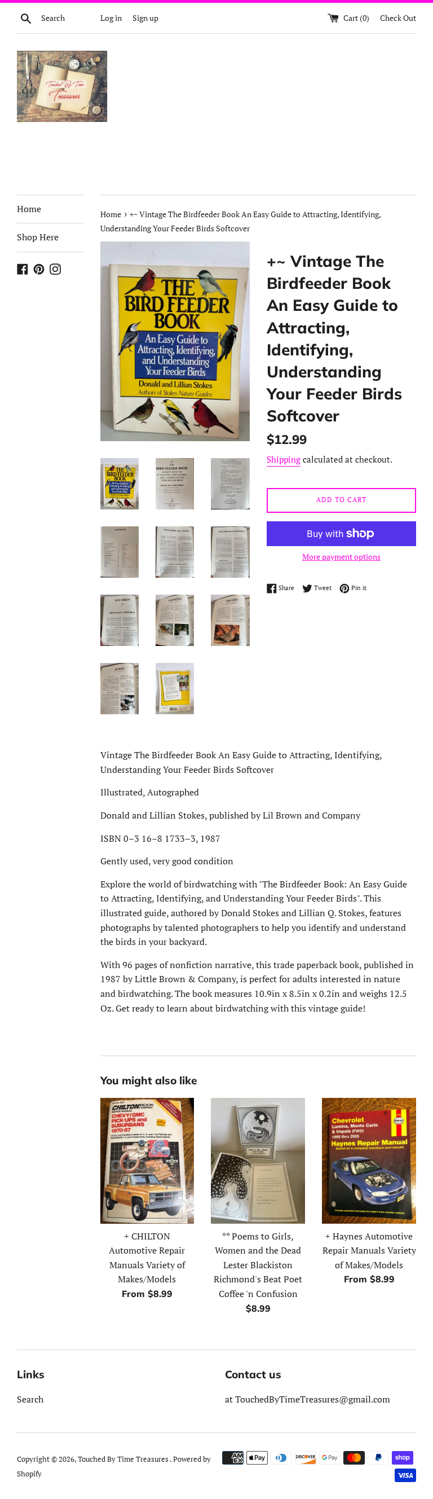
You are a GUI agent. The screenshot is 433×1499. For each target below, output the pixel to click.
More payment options (341, 556)
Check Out (398, 17)
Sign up (145, 17)
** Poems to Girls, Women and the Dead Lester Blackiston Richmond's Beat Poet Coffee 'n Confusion (258, 1265)
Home (29, 209)
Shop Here (38, 237)
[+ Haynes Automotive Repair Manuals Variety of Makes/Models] (369, 1160)
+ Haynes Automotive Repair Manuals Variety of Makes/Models (369, 1250)
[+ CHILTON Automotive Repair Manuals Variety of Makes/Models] (147, 1160)
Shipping (284, 459)
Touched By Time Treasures (124, 1459)
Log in (111, 17)
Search (30, 1399)
